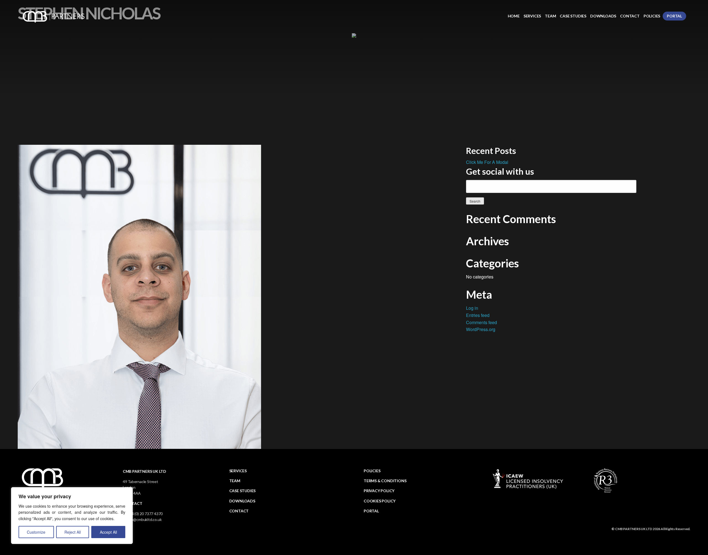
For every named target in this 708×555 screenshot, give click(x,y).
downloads (242, 501)
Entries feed (478, 315)
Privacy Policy (379, 490)
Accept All (108, 532)
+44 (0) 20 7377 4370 (145, 513)
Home (514, 16)
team (234, 480)
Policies (652, 16)
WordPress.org (480, 329)
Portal (674, 16)
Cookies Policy (379, 501)
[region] (72, 515)
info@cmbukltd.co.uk (144, 519)
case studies (242, 490)
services (238, 470)
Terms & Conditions (385, 480)
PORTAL (371, 510)
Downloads (603, 16)
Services (532, 16)
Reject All (72, 532)
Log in (472, 308)
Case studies (573, 16)
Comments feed (481, 322)
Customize (36, 532)
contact (239, 510)
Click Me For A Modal (487, 162)
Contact (630, 16)
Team (550, 16)
